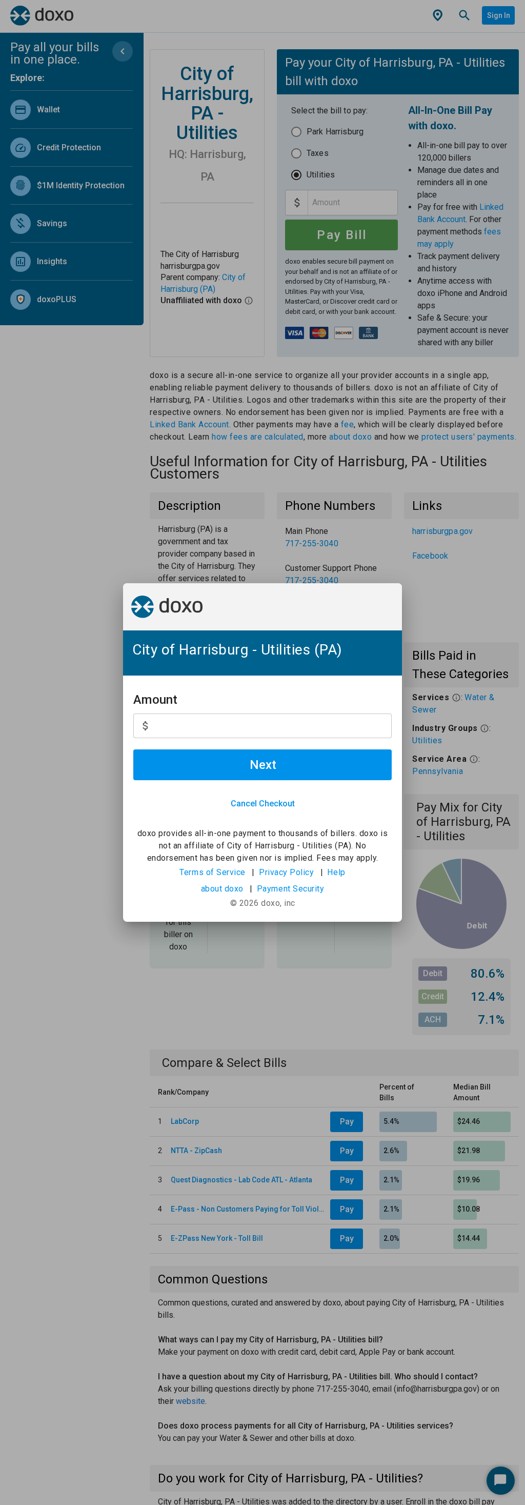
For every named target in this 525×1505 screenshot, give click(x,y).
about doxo (222, 889)
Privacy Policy (286, 872)
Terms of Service (212, 872)
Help (336, 872)
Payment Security (291, 889)
